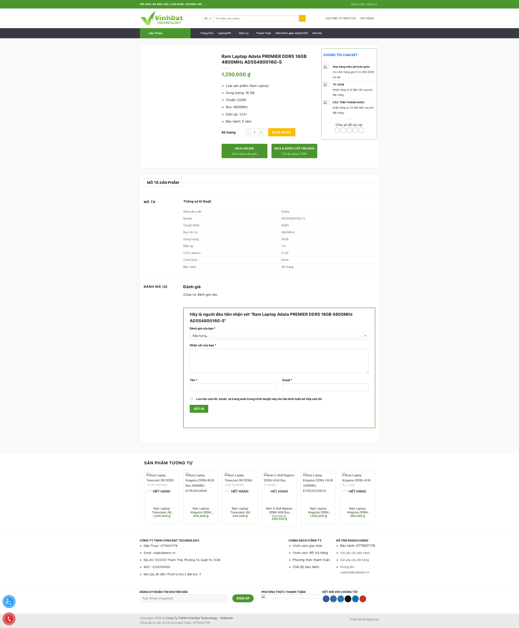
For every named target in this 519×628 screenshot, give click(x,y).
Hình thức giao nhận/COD (292, 33)
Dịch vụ (244, 33)
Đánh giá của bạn (203, 328)
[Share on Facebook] (337, 130)
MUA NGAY (281, 132)
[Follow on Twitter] (340, 598)
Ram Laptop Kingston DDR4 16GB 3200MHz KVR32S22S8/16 (318, 510)
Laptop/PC (224, 33)
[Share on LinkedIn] (361, 130)
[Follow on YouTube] (362, 598)
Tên (193, 380)
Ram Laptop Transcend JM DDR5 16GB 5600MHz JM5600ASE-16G (162, 510)
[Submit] (302, 18)
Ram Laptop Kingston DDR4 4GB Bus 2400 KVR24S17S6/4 (357, 510)
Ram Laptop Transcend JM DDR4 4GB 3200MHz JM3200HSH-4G (240, 510)
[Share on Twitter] (343, 130)
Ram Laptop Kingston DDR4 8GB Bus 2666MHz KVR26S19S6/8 (201, 510)
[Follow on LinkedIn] (355, 598)
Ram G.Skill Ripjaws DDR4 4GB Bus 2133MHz (279, 510)
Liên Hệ (317, 33)
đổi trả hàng (318, 553)
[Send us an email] (348, 598)
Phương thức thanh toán (311, 560)
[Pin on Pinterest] (355, 130)
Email (287, 380)
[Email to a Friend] (349, 130)
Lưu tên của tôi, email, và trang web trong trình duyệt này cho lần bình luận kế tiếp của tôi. (259, 399)
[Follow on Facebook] (326, 598)
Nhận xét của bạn (203, 345)
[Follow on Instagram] (333, 598)
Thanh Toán (263, 33)
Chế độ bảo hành (306, 567)
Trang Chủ (206, 33)
